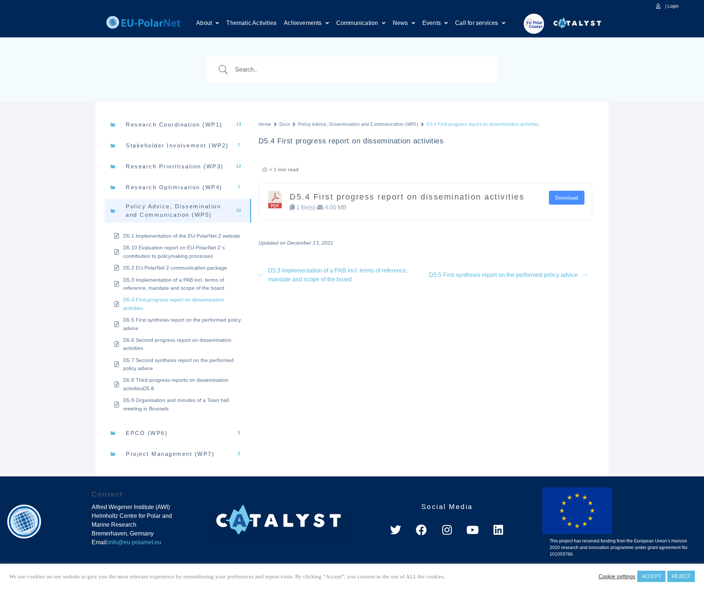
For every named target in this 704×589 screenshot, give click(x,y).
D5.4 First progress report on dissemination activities (407, 196)
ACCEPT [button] (651, 576)
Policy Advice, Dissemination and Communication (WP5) (358, 124)
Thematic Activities (251, 23)
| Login (672, 6)
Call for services (476, 23)
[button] (207, 23)
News (400, 23)
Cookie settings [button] (616, 576)
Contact (107, 494)
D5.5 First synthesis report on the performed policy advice (503, 275)
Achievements (303, 23)
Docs (284, 124)
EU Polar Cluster (529, 24)
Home (143, 21)
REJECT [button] (681, 576)
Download (566, 198)
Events (431, 23)
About (204, 23)
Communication (357, 23)
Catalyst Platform (577, 21)
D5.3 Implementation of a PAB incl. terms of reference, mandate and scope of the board (338, 274)
